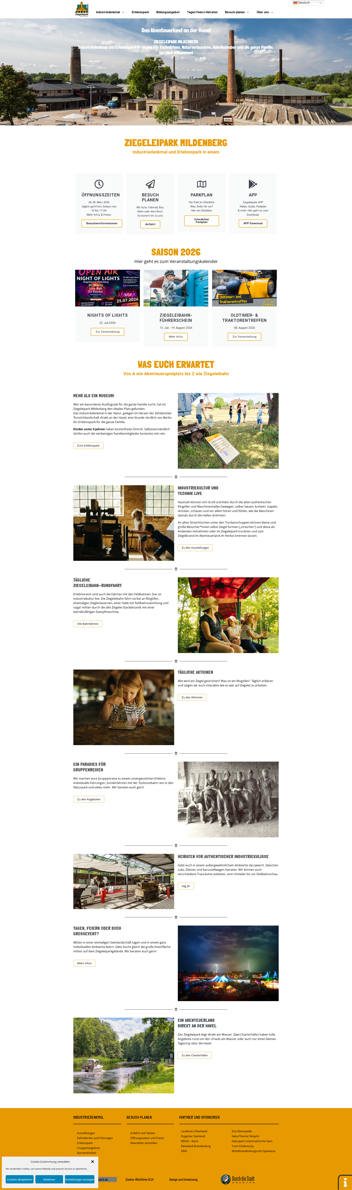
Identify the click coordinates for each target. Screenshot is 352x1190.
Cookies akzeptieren (19, 1179)
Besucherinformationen (101, 223)
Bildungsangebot (168, 12)
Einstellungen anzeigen (79, 1179)
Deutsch (304, 3)
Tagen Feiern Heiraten (202, 12)
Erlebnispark (140, 12)
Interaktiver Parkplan (201, 221)
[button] (92, 1161)
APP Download (253, 223)
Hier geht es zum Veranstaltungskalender (176, 261)
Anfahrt (150, 224)
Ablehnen (49, 1179)
